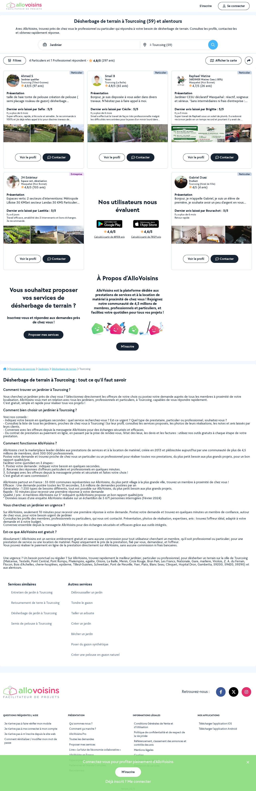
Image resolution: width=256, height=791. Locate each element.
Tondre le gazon (82, 603)
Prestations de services (22, 369)
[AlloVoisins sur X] (233, 692)
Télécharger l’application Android (218, 728)
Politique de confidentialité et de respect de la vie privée (159, 734)
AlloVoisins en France (81, 755)
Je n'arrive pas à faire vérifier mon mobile (27, 723)
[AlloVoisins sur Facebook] (221, 692)
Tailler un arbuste (82, 613)
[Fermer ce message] (248, 762)
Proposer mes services (82, 744)
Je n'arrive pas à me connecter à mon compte (30, 728)
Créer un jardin (81, 623)
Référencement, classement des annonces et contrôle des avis (160, 742)
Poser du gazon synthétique (89, 644)
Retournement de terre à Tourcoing (35, 603)
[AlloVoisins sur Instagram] (246, 692)
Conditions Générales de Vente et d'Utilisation (153, 725)
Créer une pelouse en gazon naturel (95, 655)
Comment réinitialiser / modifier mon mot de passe (30, 740)
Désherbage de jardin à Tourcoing (34, 613)
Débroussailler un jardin (86, 592)
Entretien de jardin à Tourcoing (31, 592)
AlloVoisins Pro (77, 734)
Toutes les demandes (81, 739)
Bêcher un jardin (82, 634)
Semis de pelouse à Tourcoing (31, 623)
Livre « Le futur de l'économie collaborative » (95, 749)
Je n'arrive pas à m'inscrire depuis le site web (30, 734)
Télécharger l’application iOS (215, 723)
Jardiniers (43, 369)
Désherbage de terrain (64, 369)
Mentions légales (143, 750)
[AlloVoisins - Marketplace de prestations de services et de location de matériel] (24, 8)
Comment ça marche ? (82, 728)
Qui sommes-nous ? (80, 723)
